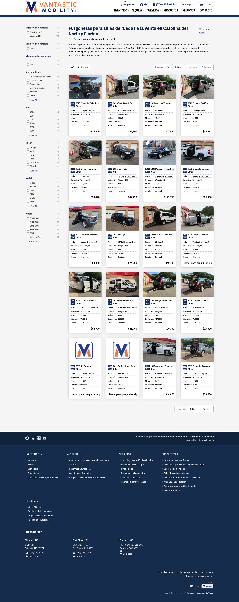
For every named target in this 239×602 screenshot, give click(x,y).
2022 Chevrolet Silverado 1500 (200, 169)
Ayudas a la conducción (175, 482)
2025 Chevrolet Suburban (87, 103)
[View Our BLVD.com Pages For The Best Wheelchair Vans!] (39, 438)
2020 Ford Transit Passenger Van (125, 300)
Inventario (120, 10)
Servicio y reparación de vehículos (137, 460)
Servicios (153, 10)
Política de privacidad (38, 520)
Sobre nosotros (35, 507)
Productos (171, 10)
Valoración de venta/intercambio (43, 477)
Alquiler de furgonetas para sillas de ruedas (90, 460)
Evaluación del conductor (133, 473)
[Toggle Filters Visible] (72, 67)
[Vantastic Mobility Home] (70, 39)
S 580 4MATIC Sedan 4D (164, 176)
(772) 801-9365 (83, 553)
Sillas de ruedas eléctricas (176, 473)
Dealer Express (190, 593)
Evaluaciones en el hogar (133, 464)
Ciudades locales (166, 572)
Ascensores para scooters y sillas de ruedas (185, 464)
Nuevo (31, 464)
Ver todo (32, 460)
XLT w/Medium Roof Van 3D (127, 111)
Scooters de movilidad (174, 469)
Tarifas (72, 464)
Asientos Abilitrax (172, 490)
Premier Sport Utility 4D (164, 373)
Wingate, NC (129, 4)
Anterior (194, 67)
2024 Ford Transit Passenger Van (125, 103)
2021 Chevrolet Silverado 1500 (88, 235)
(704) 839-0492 (166, 4)
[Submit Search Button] (168, 67)
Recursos (189, 10)
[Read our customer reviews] (145, 4)
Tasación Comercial (130, 477)
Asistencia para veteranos (133, 482)
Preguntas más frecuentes (40, 515)
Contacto (206, 10)
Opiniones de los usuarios (40, 511)
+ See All (33, 100)
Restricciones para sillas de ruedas (180, 486)
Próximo (206, 67)
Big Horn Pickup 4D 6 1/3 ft (127, 176)
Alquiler (137, 10)
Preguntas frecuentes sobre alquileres (87, 477)
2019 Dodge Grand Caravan (125, 366)
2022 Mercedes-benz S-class (162, 169)
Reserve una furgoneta (80, 469)
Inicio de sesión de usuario (200, 576)
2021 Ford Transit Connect (162, 235)
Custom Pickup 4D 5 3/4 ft (202, 176)
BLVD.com (209, 593)
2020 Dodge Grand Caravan (162, 300)
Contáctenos (207, 572)
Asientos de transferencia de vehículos (182, 477)
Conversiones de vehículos (176, 460)
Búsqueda (189, 4)
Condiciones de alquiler (80, 473)
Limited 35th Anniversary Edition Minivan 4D (89, 308)
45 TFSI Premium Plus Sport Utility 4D (127, 242)
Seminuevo (33, 469)
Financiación (34, 473)
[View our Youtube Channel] (44, 438)
